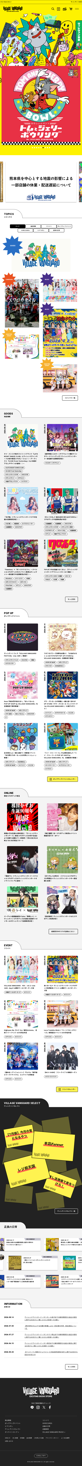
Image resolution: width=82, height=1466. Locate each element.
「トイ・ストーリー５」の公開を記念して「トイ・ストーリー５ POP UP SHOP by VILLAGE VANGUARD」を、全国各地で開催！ (61, 755)
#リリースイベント (51, 1077)
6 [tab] (43, 147)
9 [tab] (49, 147)
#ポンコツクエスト (11, 582)
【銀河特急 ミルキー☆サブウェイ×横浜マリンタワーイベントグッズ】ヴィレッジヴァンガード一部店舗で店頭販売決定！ (60, 456)
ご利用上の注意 (38, 1438)
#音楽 (28, 578)
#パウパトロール (60, 713)
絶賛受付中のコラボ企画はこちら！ (63, 931)
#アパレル (21, 478)
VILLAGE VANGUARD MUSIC (53, 1432)
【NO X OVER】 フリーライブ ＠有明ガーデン (60, 1072)
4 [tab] (38, 147)
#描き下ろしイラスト (11, 481)
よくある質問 (65, 1438)
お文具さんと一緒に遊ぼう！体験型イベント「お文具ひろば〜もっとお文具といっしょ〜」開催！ (20, 755)
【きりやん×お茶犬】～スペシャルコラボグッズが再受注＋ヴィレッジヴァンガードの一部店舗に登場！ (60, 878)
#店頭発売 (73, 531)
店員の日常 (56, 230)
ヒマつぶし (41, 230)
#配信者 (16, 524)
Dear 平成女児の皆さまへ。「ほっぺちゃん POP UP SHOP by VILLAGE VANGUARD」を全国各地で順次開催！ (21, 703)
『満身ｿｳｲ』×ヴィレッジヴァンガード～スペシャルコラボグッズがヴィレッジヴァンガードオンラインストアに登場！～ (21, 878)
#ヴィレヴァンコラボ (11, 475)
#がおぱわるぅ (59, 666)
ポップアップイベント (64, 226)
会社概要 (29, 1438)
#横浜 (32, 660)
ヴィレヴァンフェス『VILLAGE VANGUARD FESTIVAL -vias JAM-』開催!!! (20, 654)
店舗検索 (45, 1429)
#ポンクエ (23, 582)
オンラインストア (11, 1432)
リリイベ (49, 226)
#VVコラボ (24, 475)
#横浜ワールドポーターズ (12, 992)
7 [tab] (45, 147)
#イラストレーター (27, 524)
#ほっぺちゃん (19, 714)
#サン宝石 (8, 714)
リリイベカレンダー (69, 1089)
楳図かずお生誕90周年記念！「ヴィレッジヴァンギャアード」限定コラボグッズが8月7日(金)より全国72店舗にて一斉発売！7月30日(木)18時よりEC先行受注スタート (21, 837)
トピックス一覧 (70, 398)
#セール (67, 576)
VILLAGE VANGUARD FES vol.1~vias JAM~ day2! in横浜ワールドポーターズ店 (19, 987)
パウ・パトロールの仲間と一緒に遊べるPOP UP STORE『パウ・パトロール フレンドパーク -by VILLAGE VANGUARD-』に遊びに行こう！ (61, 705)
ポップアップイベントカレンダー (64, 779)
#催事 (62, 580)
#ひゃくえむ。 (62, 531)
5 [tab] (41, 147)
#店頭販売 (8, 527)
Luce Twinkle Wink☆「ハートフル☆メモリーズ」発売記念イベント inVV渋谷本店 (60, 1031)
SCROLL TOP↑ (41, 1456)
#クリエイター (9, 663)
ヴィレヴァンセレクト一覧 (66, 1211)
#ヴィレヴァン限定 (67, 527)
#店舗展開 (48, 524)
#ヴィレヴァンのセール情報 (53, 576)
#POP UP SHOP (50, 662)
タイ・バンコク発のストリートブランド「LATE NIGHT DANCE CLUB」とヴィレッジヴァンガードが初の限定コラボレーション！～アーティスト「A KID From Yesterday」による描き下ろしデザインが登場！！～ (21, 459)
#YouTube (8, 585)
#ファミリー (49, 716)
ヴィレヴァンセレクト (13, 1429)
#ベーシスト (19, 578)
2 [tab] (34, 147)
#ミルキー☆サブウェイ (52, 463)
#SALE (47, 580)
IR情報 (22, 1438)
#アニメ (47, 534)
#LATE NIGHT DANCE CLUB (14, 468)
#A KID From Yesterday (13, 471)
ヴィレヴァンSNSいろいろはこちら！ (38, 2)
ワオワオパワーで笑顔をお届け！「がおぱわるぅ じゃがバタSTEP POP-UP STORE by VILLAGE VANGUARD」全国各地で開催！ (60, 655)
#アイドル (8, 1037)
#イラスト (24, 481)
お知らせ (7, 1438)
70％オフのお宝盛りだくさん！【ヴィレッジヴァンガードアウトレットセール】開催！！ (61, 570)
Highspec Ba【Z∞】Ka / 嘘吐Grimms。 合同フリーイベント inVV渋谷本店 (20, 1031)
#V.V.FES (24, 660)
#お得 (55, 580)
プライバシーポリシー (52, 1438)
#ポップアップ (63, 662)
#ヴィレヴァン (9, 478)
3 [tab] (36, 147)
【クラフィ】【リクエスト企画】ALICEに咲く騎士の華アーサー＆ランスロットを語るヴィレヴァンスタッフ (45, 1281)
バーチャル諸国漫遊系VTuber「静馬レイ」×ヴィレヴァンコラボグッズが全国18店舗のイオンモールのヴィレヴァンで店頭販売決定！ (20, 918)
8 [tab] (47, 147)
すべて (18, 226)
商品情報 (33, 226)
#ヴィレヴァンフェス (11, 660)
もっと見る (71, 599)
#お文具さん (21, 762)
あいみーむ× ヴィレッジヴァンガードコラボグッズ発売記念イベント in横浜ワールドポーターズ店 (60, 988)
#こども (70, 713)
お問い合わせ (9, 1441)
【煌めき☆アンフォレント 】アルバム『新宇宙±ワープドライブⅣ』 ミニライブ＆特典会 (20, 1073)
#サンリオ (48, 666)
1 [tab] (32, 147)
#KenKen (8, 578)
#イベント (48, 713)
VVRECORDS (25, 230)
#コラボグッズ (49, 531)
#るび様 (7, 524)
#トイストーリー (50, 765)
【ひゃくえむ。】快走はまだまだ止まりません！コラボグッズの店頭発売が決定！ (61, 518)
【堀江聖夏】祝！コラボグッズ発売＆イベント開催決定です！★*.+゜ (60, 834)
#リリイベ (27, 992)
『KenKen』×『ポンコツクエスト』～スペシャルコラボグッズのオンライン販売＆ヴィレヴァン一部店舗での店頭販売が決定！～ (20, 572)
